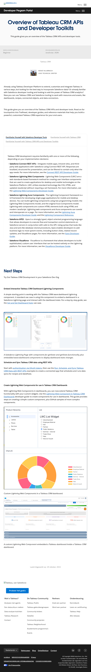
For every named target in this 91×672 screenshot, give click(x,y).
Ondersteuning (76, 598)
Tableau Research (11, 616)
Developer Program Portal (18, 10)
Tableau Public (33, 603)
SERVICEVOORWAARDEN (20, 657)
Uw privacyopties (14, 665)
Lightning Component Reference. (59, 215)
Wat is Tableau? (11, 598)
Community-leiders (34, 611)
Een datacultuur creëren (13, 607)
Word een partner (59, 607)
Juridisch (7, 657)
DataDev (30, 616)
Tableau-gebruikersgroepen (38, 607)
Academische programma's (37, 629)
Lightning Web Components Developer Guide (33, 191)
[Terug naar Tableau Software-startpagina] (12, 2)
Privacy (33, 657)
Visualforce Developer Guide (58, 246)
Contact (7, 620)
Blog (34, 650)
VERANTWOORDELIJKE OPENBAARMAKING (19, 661)
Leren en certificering (78, 607)
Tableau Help (75, 611)
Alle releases (75, 616)
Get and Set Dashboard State (20, 303)
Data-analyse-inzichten (13, 611)
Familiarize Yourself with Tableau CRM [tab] (66, 137)
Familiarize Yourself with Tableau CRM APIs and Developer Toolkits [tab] (32, 141)
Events (29, 633)
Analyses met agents (12, 603)
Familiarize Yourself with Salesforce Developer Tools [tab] (26, 137)
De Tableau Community (37, 598)
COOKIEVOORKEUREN (43, 661)
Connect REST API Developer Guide (62, 172)
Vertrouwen (25, 650)
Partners (56, 598)
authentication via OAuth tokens (27, 368)
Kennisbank (74, 603)
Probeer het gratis (17, 590)
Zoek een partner (59, 603)
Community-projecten (35, 620)
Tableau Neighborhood (36, 624)
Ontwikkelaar (43, 650)
